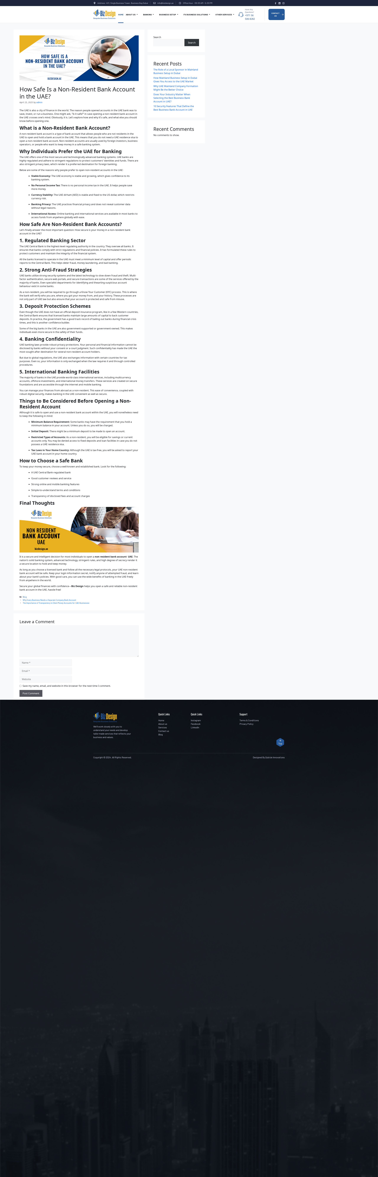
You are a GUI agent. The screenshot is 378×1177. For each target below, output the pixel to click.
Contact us (163, 731)
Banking (147, 14)
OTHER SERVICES (223, 14)
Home (120, 14)
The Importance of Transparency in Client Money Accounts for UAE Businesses (56, 603)
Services (162, 727)
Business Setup (167, 14)
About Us (131, 14)
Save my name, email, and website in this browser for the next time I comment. (67, 685)
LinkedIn (195, 727)
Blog (25, 597)
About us (162, 723)
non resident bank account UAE (114, 556)
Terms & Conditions (249, 720)
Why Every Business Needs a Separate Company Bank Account (49, 600)
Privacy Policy (246, 723)
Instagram (196, 720)
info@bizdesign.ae (165, 3)
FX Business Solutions (196, 14)
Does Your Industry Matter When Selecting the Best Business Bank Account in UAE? (171, 98)
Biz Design (77, 586)
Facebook (196, 723)
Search (157, 37)
